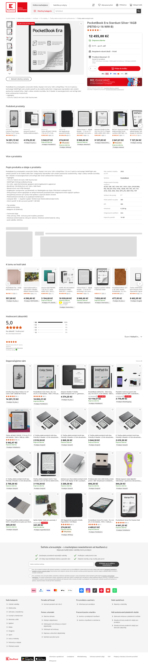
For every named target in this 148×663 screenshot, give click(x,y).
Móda (10, 627)
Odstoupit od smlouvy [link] (51, 629)
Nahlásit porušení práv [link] (51, 637)
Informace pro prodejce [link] (87, 604)
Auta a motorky (14, 638)
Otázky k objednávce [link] (50, 620)
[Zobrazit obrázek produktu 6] (9, 60)
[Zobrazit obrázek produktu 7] (9, 68)
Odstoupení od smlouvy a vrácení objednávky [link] (55, 625)
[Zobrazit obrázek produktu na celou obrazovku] (50, 48)
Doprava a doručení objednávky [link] (54, 633)
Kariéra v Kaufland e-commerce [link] (89, 620)
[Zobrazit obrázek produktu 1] (9, 24)
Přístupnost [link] (52, 661)
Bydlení (11, 623)
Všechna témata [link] (49, 616)
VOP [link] (109, 656)
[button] (50, 322)
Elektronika (12, 608)
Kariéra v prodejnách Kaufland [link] (89, 616)
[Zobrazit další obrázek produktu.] (9, 73)
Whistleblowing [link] (81, 656)
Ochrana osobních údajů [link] (97, 656)
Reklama (8, 129)
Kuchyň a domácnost (16, 616)
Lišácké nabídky (14, 604)
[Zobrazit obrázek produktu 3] (9, 39)
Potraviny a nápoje (15, 642)
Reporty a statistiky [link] (120, 604)
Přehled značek (14, 646)
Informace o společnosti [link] (56, 656)
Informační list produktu (69, 303)
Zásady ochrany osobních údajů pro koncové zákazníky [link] (126, 627)
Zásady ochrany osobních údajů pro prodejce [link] (126, 621)
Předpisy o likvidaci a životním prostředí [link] (126, 656)
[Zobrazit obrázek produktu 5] (9, 53)
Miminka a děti (14, 619)
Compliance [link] (70, 656)
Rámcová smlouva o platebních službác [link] (127, 616)
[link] (60, 5)
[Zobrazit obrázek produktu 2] (9, 31)
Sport (10, 635)
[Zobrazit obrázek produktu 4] (9, 46)
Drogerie (11, 631)
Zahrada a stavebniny (16, 612)
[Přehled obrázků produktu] (9, 48)
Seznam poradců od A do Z (53, 604)
